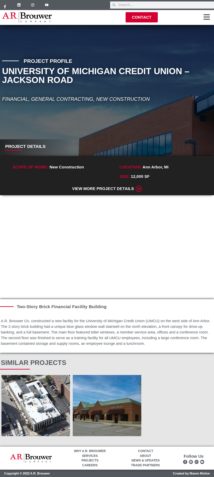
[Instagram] (33, 5)
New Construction (123, 99)
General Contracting (62, 99)
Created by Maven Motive (191, 473)
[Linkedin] (19, 5)
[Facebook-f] (5, 7)
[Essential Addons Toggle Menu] (206, 18)
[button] (7, 247)
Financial (15, 99)
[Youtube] (47, 5)
